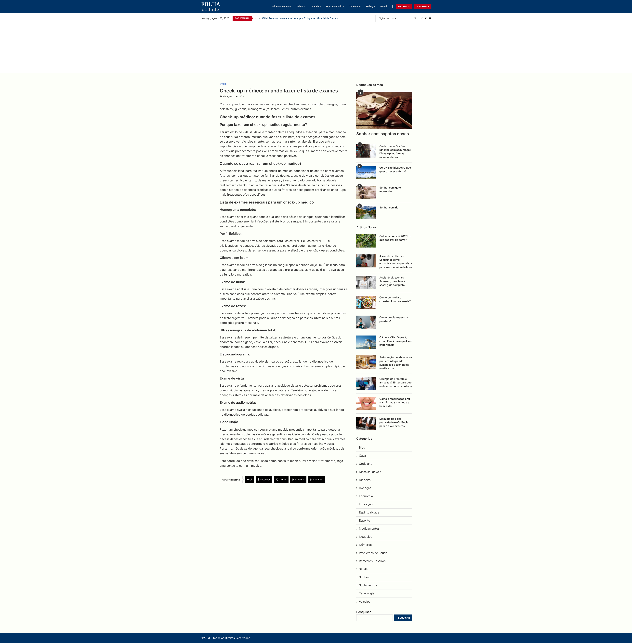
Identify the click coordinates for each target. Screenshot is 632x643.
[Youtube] (430, 18)
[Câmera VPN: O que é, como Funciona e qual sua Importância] (366, 342)
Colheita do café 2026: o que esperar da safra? (394, 237)
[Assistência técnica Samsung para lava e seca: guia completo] (366, 282)
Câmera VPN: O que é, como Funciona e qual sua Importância (395, 341)
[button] (256, 18)
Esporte (364, 520)
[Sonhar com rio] (366, 212)
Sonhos (364, 577)
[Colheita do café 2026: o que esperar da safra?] (366, 241)
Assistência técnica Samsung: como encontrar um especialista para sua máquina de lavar (395, 261)
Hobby (369, 6)
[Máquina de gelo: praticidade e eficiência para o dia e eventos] (366, 423)
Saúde (315, 6)
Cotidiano (365, 463)
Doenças (365, 488)
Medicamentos (369, 528)
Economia (366, 496)
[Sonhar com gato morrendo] (366, 192)
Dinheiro (300, 6)
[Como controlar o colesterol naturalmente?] (366, 302)
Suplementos (368, 585)
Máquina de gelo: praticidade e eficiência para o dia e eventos (393, 422)
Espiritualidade (334, 6)
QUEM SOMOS (422, 6)
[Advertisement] (316, 46)
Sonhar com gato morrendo (390, 189)
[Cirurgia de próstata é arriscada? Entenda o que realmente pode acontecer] (366, 383)
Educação (366, 504)
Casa (362, 455)
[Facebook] (422, 18)
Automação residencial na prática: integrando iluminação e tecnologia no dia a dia (395, 363)
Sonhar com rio (388, 207)
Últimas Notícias (281, 6)
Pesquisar (363, 612)
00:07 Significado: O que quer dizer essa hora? (395, 169)
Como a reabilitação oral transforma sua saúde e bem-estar (394, 402)
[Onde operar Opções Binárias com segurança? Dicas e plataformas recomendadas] (366, 151)
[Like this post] (251, 479)
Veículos (364, 601)
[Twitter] (425, 18)
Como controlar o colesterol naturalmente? (395, 299)
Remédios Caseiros (372, 561)
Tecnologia (355, 6)
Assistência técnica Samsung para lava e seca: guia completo (392, 281)
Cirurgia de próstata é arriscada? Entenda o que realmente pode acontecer (395, 382)
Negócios (365, 536)
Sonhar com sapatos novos (382, 133)
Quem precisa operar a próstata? (393, 319)
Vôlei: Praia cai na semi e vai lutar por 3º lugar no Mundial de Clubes (300, 18)
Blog (362, 447)
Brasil (383, 6)
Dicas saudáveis (370, 472)
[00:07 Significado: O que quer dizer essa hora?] (366, 172)
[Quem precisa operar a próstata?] (366, 322)
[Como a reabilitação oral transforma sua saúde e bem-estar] (366, 403)
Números (365, 544)
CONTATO (405, 6)
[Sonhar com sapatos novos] (384, 110)
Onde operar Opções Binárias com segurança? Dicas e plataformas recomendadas (395, 152)
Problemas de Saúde (373, 553)
